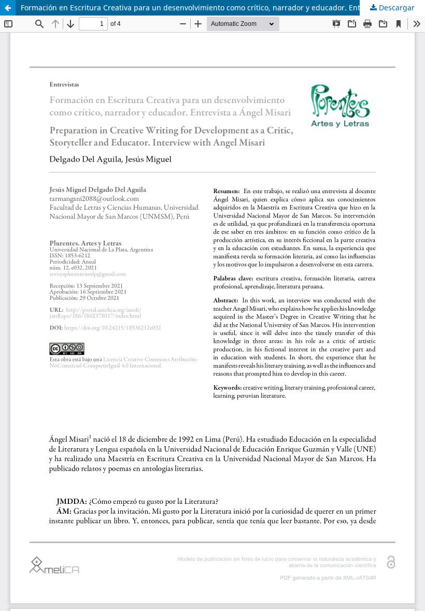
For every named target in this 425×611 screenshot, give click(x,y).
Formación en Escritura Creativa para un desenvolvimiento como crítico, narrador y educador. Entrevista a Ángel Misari (223, 7)
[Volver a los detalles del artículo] (8, 8)
